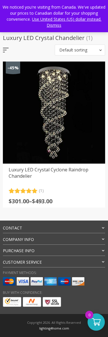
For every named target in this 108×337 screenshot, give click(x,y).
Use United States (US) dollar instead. (66, 19)
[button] (80, 50)
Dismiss (54, 25)
